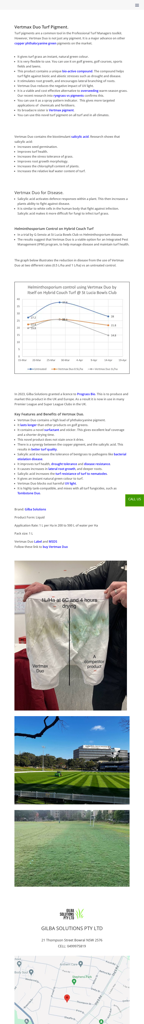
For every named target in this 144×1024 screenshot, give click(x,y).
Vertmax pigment (61, 110)
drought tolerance (64, 464)
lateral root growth (61, 469)
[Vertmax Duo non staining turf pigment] (70, 709)
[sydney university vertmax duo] (72, 803)
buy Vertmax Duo (55, 547)
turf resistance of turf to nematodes (81, 474)
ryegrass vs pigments (68, 95)
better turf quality (44, 449)
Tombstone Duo (28, 493)
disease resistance (97, 464)
